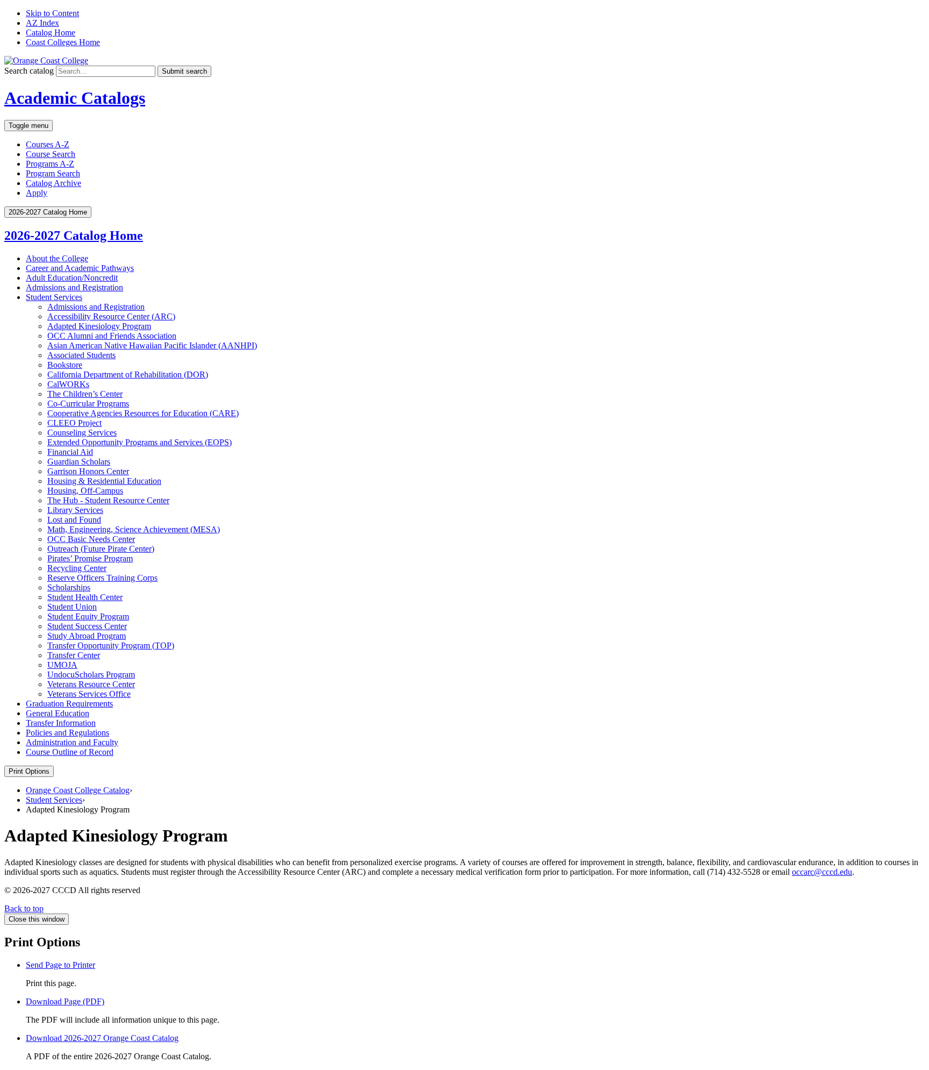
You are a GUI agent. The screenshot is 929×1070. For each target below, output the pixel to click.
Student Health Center (85, 597)
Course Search (50, 154)
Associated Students (81, 355)
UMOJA (62, 664)
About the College (57, 258)
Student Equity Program (88, 616)
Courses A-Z (47, 144)
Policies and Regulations (67, 732)
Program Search (53, 173)
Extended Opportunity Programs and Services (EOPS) (139, 442)
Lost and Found (74, 519)
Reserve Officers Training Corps (102, 577)
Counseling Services (82, 432)
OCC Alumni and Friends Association (111, 335)
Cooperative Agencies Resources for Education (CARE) (143, 413)
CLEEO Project (74, 422)
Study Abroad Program (86, 635)
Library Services (75, 510)
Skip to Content (52, 13)
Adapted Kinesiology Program (99, 326)
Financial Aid (70, 451)
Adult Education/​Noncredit (72, 277)
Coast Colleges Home (63, 42)
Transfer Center (73, 655)
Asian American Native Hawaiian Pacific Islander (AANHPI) (152, 345)
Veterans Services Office (89, 693)
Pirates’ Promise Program (90, 558)
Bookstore (64, 364)
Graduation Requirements (69, 703)
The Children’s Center (85, 393)
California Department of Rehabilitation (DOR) (127, 374)
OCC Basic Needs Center (91, 539)
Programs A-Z (50, 163)
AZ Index (42, 22)
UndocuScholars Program (91, 674)
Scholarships (68, 587)
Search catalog (29, 70)
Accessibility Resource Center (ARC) (111, 316)
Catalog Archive (53, 183)
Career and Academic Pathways (80, 268)
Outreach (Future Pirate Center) (100, 548)
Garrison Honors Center (88, 471)
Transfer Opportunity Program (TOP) (110, 645)
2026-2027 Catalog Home (73, 235)
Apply (36, 192)
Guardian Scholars (78, 461)
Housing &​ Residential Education (104, 481)
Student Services (54, 297)
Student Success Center (87, 626)
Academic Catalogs (74, 98)
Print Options (29, 771)
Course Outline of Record (69, 752)
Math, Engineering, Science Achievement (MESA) (133, 529)
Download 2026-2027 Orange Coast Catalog (102, 1038)
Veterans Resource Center (91, 684)
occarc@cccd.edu (822, 871)
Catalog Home (50, 32)
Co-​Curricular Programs (88, 403)
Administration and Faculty (72, 742)
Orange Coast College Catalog (78, 790)
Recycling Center (76, 568)
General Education (57, 713)
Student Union (72, 606)
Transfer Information (61, 722)
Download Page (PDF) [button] (65, 1001)
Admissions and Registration (74, 287)
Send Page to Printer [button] (60, 964)
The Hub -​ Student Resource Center (108, 500)
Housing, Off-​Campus (85, 490)
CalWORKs (68, 384)
